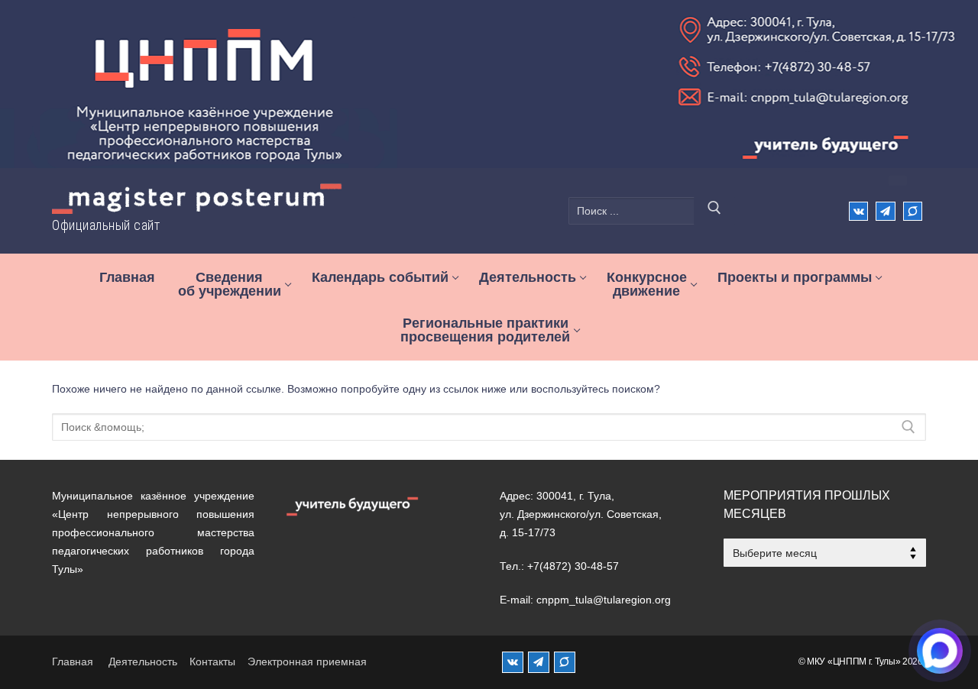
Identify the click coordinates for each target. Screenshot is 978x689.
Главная (72, 661)
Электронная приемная (307, 661)
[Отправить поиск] (714, 211)
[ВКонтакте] (858, 211)
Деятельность (142, 661)
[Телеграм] (885, 211)
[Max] (912, 211)
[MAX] (564, 662)
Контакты (212, 661)
